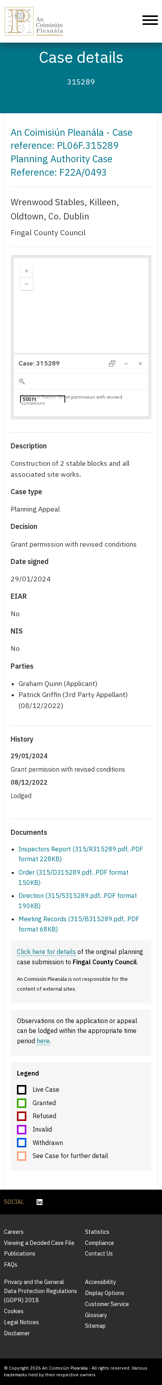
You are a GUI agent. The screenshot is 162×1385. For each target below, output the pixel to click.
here (43, 1041)
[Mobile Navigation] (150, 21)
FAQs (10, 1264)
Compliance (99, 1242)
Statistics (97, 1231)
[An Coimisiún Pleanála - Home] (34, 21)
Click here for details (46, 952)
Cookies (14, 1311)
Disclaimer (17, 1333)
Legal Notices (21, 1322)
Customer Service (107, 1304)
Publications (19, 1253)
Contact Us (99, 1253)
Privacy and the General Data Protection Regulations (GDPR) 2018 (40, 1291)
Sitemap (95, 1325)
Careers (14, 1231)
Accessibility (100, 1282)
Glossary (96, 1315)
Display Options (104, 1293)
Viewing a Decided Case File (39, 1242)
